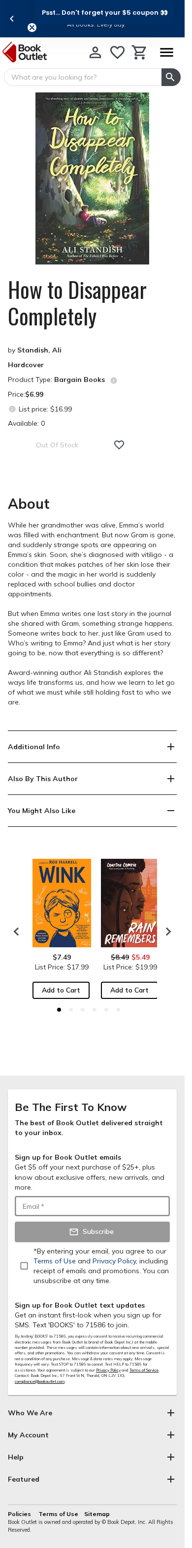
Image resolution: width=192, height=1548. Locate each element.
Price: (25, 394)
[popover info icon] (114, 380)
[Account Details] (95, 52)
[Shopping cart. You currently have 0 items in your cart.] (139, 52)
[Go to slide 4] (94, 1010)
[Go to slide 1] (59, 1010)
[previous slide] (12, 18)
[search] (171, 77)
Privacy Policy (108, 1370)
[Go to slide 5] (106, 1010)
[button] (105, 12)
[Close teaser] (32, 27)
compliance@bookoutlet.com (39, 1381)
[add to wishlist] (119, 445)
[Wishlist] (117, 52)
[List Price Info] (12, 409)
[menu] (166, 52)
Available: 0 (26, 423)
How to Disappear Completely (77, 302)
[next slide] (166, 931)
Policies (20, 1514)
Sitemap (97, 1514)
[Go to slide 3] (83, 1010)
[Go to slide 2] (71, 1010)
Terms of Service (144, 1370)
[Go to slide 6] (118, 1010)
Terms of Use (58, 1514)
